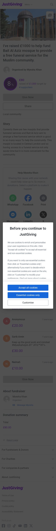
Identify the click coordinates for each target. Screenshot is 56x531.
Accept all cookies (28, 287)
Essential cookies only (28, 295)
